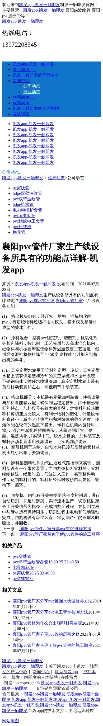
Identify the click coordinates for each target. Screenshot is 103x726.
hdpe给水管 (23, 204)
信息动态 (56, 178)
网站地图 (10, 721)
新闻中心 (21, 80)
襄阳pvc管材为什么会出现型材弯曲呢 (47, 623)
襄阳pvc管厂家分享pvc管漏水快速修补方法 (52, 601)
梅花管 (19, 232)
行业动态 (31, 91)
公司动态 (31, 86)
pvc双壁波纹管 (26, 199)
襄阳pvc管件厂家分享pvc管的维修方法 (55, 528)
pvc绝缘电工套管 (28, 221)
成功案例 (21, 103)
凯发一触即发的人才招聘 (36, 108)
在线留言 (21, 114)
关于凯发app (24, 69)
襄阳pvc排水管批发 (37, 300)
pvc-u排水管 (24, 215)
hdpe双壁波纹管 (27, 193)
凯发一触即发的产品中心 (36, 75)
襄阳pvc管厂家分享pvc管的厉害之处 (46, 634)
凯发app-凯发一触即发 (39, 4)
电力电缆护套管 (27, 210)
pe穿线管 (21, 188)
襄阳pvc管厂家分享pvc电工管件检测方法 (50, 612)
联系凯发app (24, 97)
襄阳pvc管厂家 (69, 300)
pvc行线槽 (22, 226)
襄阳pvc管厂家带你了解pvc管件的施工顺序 (59, 534)
